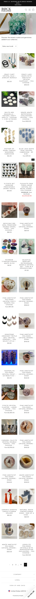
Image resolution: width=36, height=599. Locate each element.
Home (17, 20)
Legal (17, 580)
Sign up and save (17, 585)
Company (18, 574)
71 (21, 565)
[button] (30, 593)
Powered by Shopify (18, 595)
